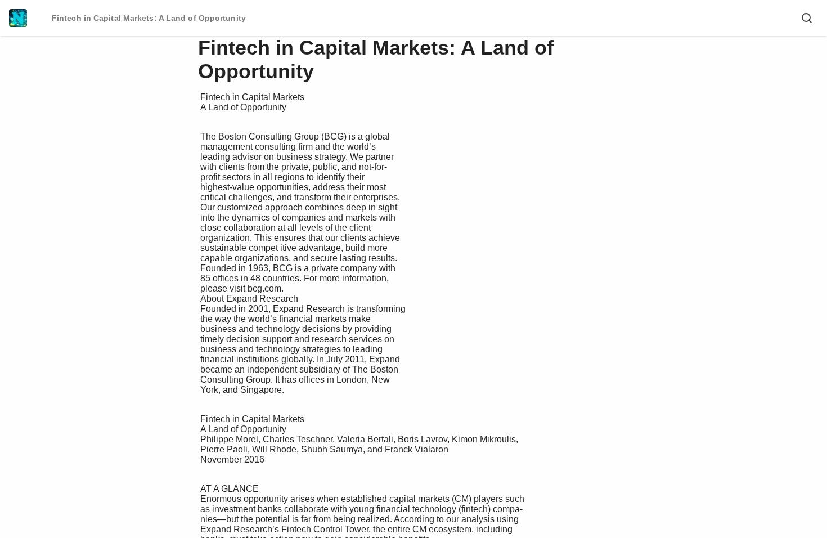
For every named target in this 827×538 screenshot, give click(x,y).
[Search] (806, 18)
